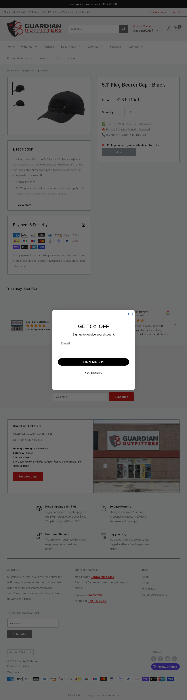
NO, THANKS (93, 373)
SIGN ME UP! (94, 361)
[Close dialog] (130, 314)
